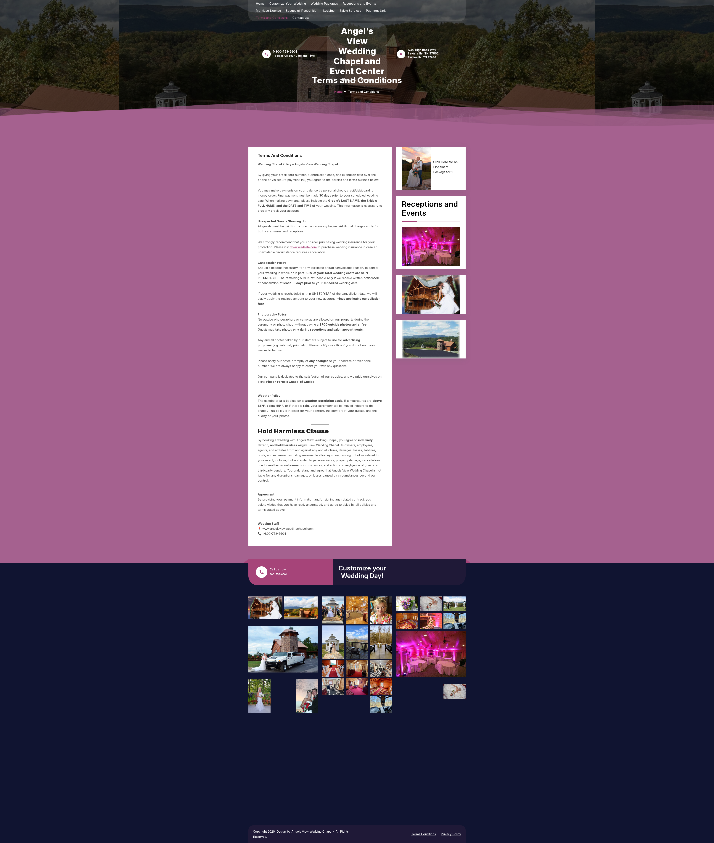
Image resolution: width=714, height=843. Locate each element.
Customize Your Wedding (287, 3)
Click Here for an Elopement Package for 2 (445, 167)
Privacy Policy (451, 834)
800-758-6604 (278, 574)
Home (260, 3)
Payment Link (376, 10)
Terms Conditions (423, 834)
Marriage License (268, 10)
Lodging (329, 10)
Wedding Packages (324, 3)
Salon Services (350, 10)
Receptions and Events (359, 3)
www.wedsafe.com (303, 247)
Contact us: (300, 18)
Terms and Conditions (272, 18)
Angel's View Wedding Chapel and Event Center (357, 51)
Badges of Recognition (302, 10)
